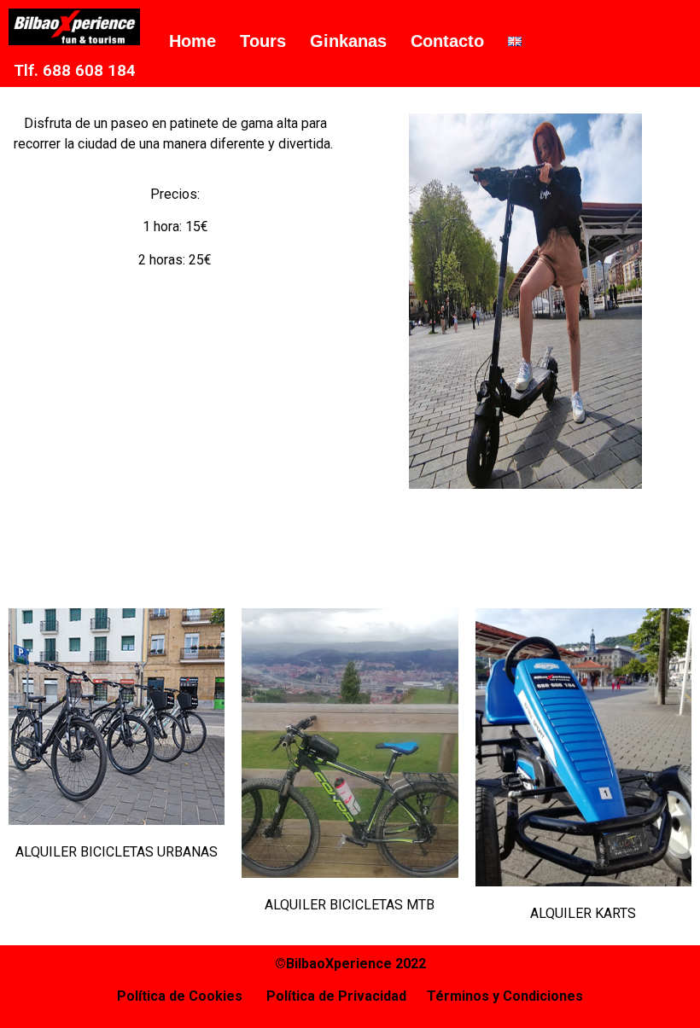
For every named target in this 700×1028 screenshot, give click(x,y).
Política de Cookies (191, 996)
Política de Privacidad (336, 996)
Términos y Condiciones (505, 996)
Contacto (447, 41)
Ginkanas (348, 41)
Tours (263, 41)
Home (192, 41)
